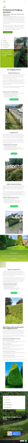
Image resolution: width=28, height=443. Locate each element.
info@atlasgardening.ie (9, 404)
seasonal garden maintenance (15, 281)
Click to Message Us (5, 42)
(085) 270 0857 (5, 40)
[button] (26, 441)
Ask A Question (13, 206)
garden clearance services (7, 195)
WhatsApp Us (14, 253)
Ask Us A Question (13, 99)
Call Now (14, 258)
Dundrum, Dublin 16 (8, 407)
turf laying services (6, 87)
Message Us (13, 153)
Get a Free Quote (7, 32)
